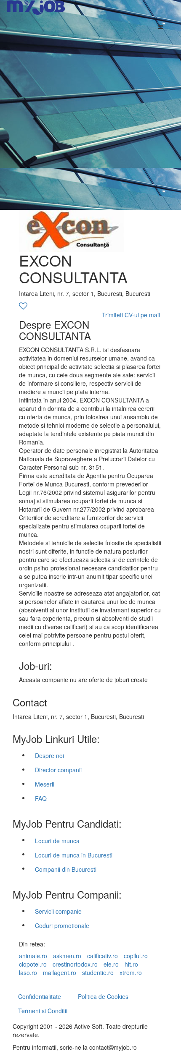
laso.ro (28, 972)
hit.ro (131, 964)
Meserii (44, 784)
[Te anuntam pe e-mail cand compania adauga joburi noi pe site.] (23, 306)
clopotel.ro (33, 964)
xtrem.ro (131, 972)
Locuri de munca (57, 840)
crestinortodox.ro (75, 964)
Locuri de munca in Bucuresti (73, 855)
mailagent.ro (59, 972)
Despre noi (49, 755)
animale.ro (33, 955)
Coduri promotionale (62, 925)
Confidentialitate (39, 996)
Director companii (58, 770)
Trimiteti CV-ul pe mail (131, 315)
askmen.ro (67, 955)
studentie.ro (98, 972)
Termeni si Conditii (42, 1010)
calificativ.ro (102, 955)
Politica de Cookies (103, 996)
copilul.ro (136, 955)
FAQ (41, 798)
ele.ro (111, 964)
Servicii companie (58, 911)
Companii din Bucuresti (65, 869)
